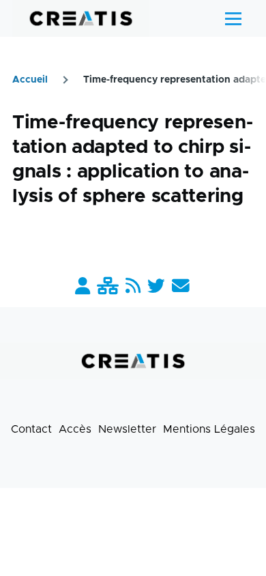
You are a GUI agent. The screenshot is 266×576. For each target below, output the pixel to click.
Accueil (30, 80)
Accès (75, 429)
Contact (31, 429)
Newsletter (127, 429)
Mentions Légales (209, 429)
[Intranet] (108, 287)
